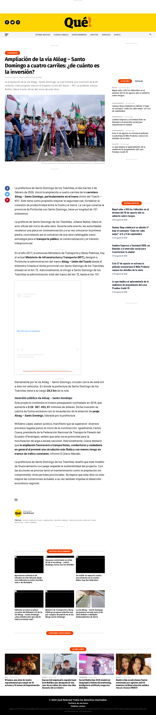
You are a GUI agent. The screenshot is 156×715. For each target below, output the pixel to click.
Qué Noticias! (28, 513)
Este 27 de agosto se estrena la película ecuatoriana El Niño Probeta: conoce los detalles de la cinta (131, 267)
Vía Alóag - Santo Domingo (26, 522)
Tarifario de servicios (78, 703)
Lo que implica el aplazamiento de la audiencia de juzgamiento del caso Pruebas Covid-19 (130, 285)
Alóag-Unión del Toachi (33, 520)
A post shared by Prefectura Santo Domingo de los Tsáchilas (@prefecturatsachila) (52, 371)
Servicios (106, 35)
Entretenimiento (79, 35)
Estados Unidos (61, 35)
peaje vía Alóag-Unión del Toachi (83, 520)
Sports (117, 35)
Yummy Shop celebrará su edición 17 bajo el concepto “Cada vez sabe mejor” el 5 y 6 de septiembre (130, 231)
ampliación (48, 520)
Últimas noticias (42, 35)
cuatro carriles (61, 520)
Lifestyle (94, 35)
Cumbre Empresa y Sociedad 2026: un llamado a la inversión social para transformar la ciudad (131, 249)
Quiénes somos (78, 706)
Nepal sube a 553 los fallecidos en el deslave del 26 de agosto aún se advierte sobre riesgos (130, 212)
